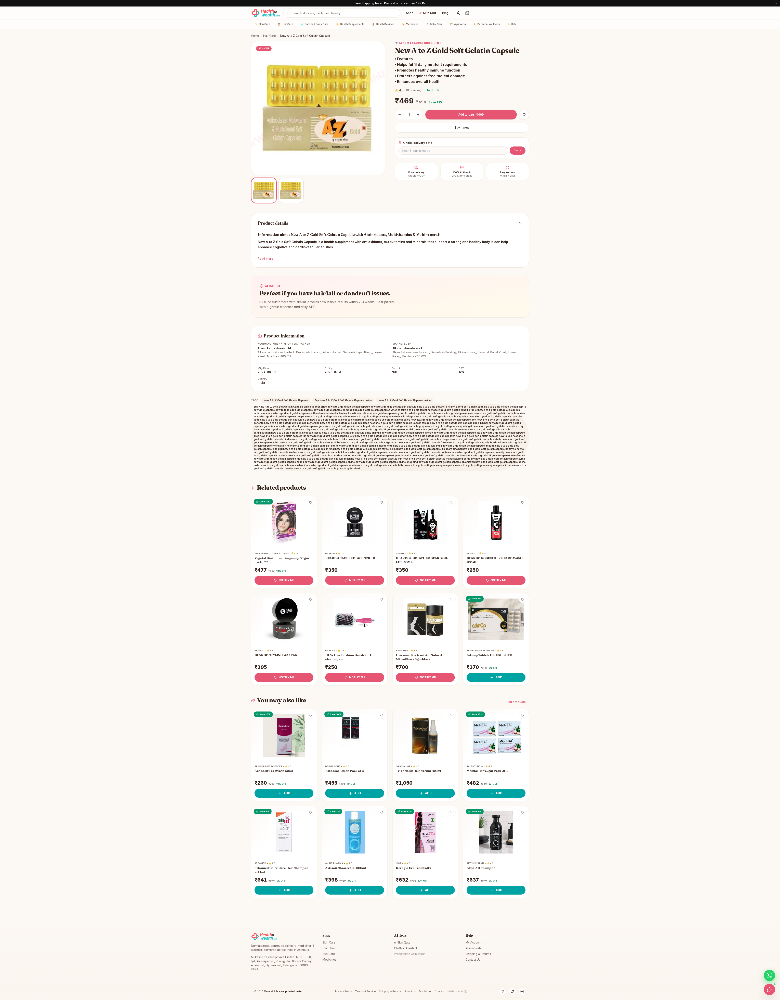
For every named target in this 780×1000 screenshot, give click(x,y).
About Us (410, 991)
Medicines (410, 24)
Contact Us (473, 959)
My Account (473, 942)
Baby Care (434, 24)
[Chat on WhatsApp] (769, 975)
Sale (512, 24)
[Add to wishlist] (310, 502)
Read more (265, 258)
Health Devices (383, 24)
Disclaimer (425, 991)
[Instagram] (522, 991)
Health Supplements (350, 24)
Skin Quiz (430, 13)
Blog (445, 13)
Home (255, 35)
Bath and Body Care (314, 24)
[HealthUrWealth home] (265, 13)
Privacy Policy (343, 991)
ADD (499, 677)
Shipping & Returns (478, 954)
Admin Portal (474, 948)
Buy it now (462, 127)
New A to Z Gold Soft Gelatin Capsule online (404, 400)
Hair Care (285, 24)
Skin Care (262, 24)
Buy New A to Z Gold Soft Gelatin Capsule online (343, 400)
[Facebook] (502, 991)
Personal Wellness (486, 24)
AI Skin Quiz (402, 942)
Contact (439, 991)
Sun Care (329, 954)
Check (517, 150)
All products (517, 702)
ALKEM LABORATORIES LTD (420, 42)
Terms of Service (365, 991)
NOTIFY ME (286, 580)
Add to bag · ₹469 (471, 114)
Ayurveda (458, 24)
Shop (409, 13)
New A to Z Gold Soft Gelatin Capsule (285, 400)
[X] (512, 991)
